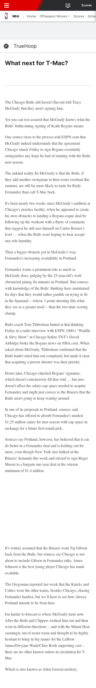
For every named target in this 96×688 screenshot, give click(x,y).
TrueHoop (25, 46)
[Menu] (6, 5)
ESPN (26, 5)
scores (86, 5)
